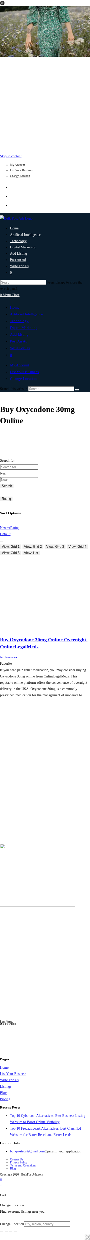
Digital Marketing (24, 328)
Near (3, 473)
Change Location (20, 176)
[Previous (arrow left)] (2, 1237)
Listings (5, 1086)
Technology (19, 321)
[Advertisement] (45, 104)
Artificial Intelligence (26, 314)
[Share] (10, 1231)
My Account (17, 165)
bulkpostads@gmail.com (27, 1151)
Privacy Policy (18, 1162)
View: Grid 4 (77, 546)
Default (5, 534)
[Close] (2, 1218)
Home (15, 307)
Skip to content (11, 156)
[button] (2, 3)
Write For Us (20, 348)
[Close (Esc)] (15, 1231)
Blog (3, 1093)
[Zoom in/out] (2, 1231)
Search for (7, 460)
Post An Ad (19, 341)
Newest (5, 528)
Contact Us (16, 1159)
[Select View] (2, 541)
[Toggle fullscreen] (6, 1231)
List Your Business (21, 170)
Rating (6, 499)
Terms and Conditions (23, 1165)
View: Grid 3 (55, 546)
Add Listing (19, 334)
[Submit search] (77, 389)
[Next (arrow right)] (6, 1237)
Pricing (5, 1099)
